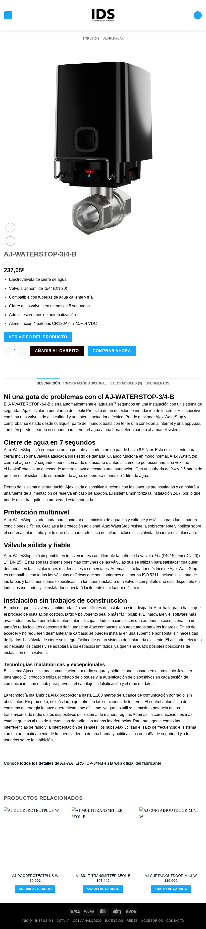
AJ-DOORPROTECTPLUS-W (35, 876)
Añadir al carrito (57, 351)
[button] (8, 15)
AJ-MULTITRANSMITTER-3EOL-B (103, 876)
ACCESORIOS (152, 920)
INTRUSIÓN (90, 38)
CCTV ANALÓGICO (87, 920)
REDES (132, 920)
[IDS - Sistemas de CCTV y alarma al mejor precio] (103, 15)
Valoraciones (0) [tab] (126, 383)
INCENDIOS (114, 920)
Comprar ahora (112, 351)
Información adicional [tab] (85, 383)
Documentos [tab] (157, 383)
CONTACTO (175, 920)
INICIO (27, 920)
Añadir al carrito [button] (35, 888)
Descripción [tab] (48, 383)
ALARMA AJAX (113, 38)
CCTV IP (63, 920)
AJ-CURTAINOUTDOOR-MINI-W (171, 876)
